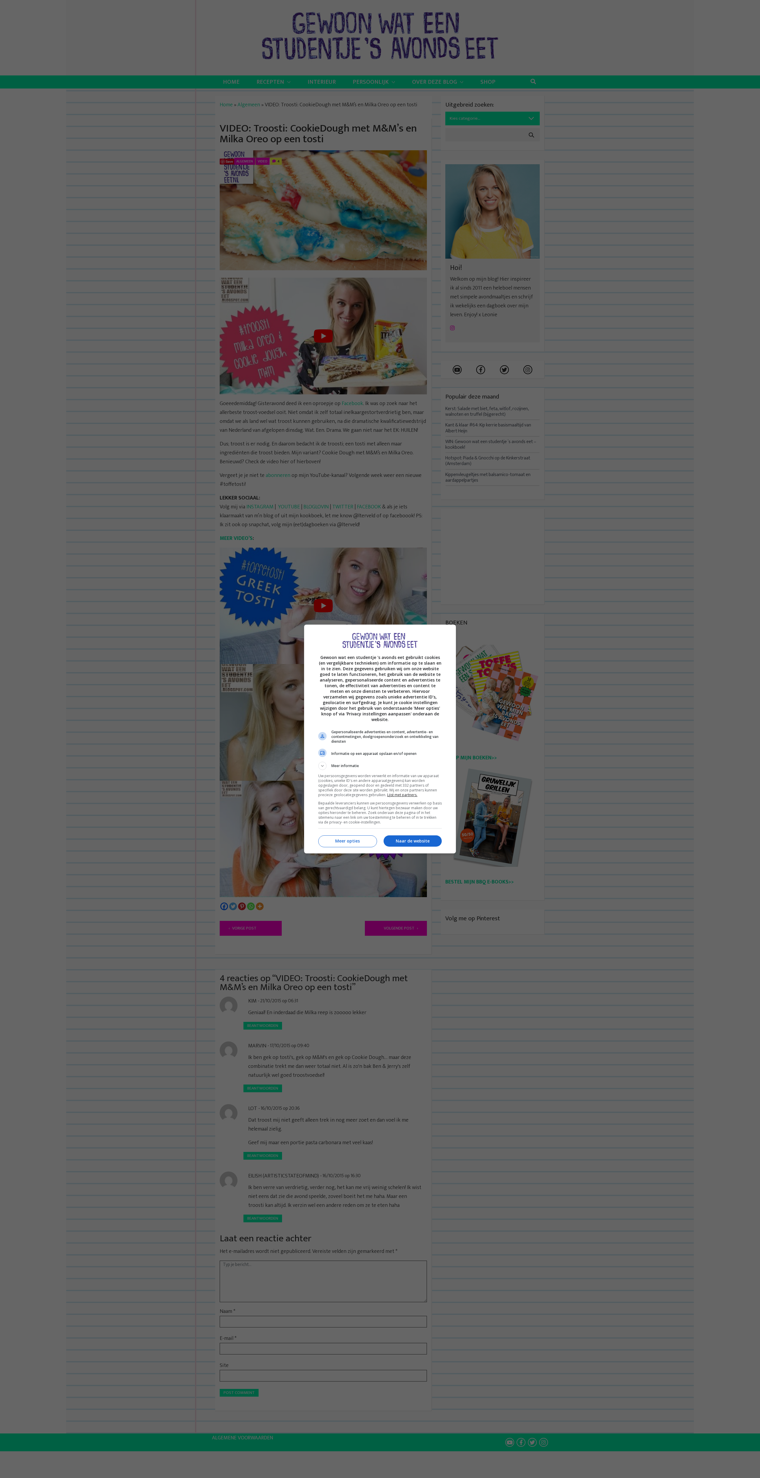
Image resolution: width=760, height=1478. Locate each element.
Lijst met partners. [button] (402, 794)
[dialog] (380, 739)
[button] (380, 766)
